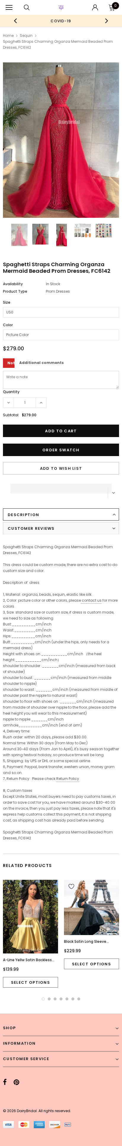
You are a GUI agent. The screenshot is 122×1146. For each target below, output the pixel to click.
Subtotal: (11, 414)
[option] (61, 21)
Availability (13, 283)
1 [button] (43, 998)
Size (6, 302)
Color (8, 324)
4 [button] (61, 998)
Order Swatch (61, 450)
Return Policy (67, 778)
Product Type (15, 291)
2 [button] (49, 998)
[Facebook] (5, 1082)
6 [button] (72, 998)
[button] (61, 487)
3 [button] (55, 998)
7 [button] (78, 998)
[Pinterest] (16, 1082)
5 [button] (66, 998)
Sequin (26, 35)
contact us (92, 600)
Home (8, 35)
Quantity (11, 391)
